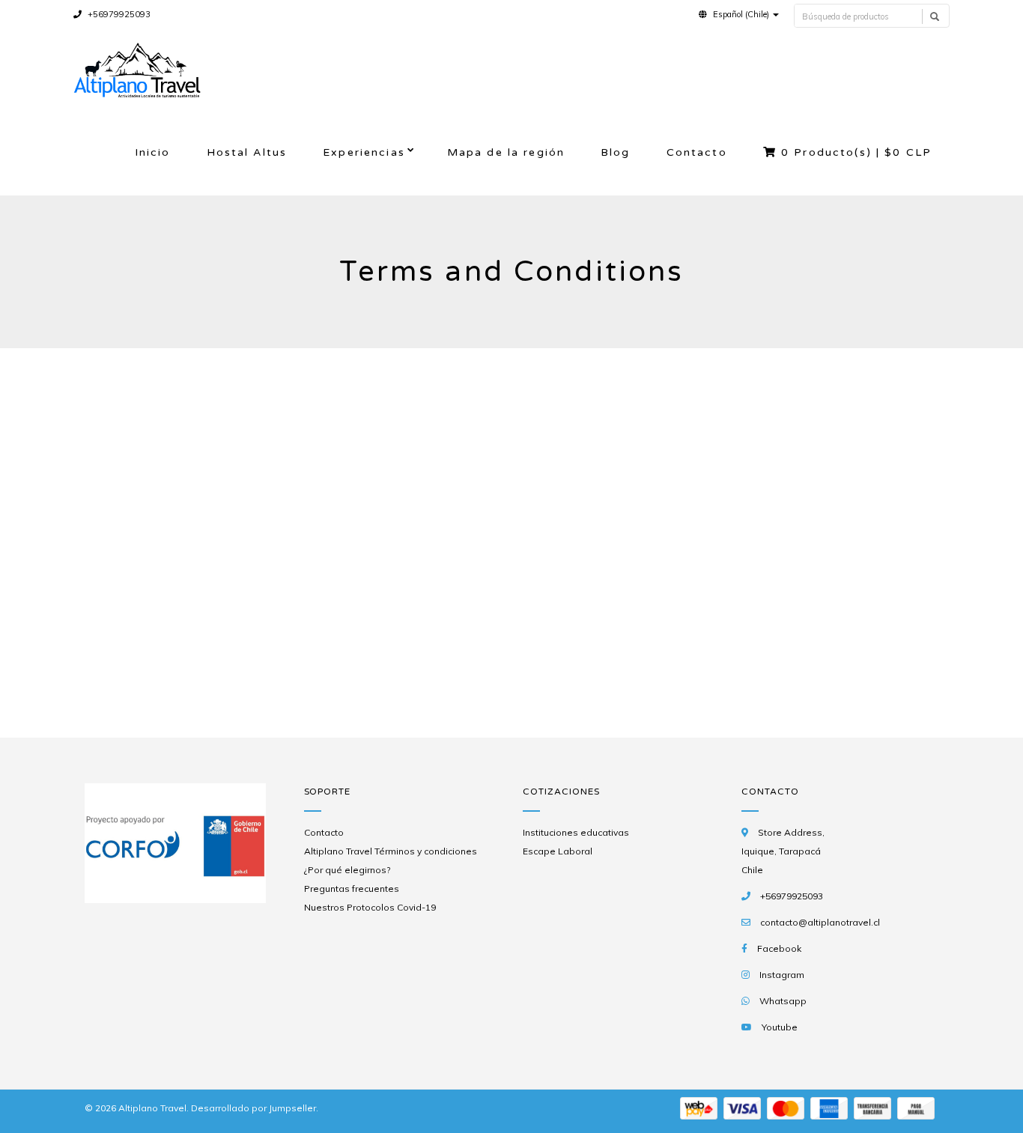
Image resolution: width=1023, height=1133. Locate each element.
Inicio (153, 152)
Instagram (781, 974)
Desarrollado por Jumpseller (253, 1108)
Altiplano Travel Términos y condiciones (390, 851)
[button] (739, 14)
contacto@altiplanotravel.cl (820, 922)
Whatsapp (783, 1000)
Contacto (697, 152)
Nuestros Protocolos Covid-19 (370, 907)
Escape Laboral (557, 851)
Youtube (780, 1027)
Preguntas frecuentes (351, 888)
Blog (616, 152)
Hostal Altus (247, 152)
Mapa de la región (506, 152)
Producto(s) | (856, 152)
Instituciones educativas (576, 832)
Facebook (779, 948)
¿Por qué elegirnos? (347, 869)
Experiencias (364, 152)
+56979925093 (118, 14)
